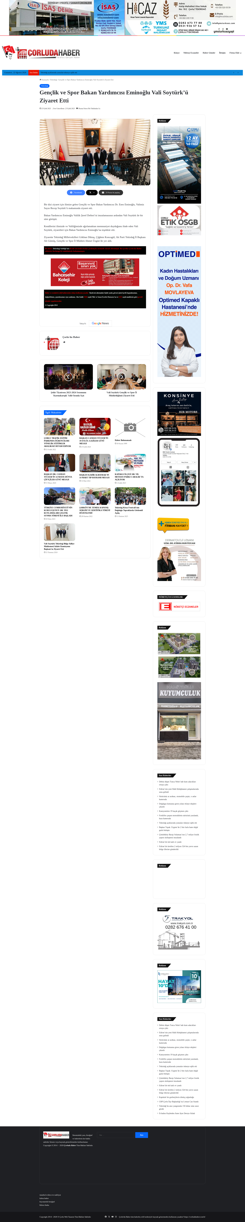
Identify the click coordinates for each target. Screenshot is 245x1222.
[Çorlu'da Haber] (41, 53)
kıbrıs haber (44, 1198)
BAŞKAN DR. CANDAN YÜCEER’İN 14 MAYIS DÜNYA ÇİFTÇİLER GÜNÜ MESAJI (58, 477)
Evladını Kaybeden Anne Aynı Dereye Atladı (177, 1113)
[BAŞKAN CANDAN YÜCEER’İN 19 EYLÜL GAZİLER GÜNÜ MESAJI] (95, 426)
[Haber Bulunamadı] (130, 428)
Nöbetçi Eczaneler (191, 53)
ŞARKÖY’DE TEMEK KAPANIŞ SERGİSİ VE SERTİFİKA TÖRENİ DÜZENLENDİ (94, 510)
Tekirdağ (53, 80)
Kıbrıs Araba (44, 1205)
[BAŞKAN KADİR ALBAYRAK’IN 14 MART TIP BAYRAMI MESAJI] (95, 463)
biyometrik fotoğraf (47, 1202)
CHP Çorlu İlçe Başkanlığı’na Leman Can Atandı (178, 1102)
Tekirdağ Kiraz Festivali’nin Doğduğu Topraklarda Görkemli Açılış (129, 510)
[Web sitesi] (64, 342)
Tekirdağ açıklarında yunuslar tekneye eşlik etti (178, 823)
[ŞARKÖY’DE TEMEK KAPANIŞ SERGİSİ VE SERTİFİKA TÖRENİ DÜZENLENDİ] (95, 496)
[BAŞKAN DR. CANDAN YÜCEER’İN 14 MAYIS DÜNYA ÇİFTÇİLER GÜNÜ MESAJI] (59, 462)
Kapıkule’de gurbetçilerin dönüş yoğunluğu (176, 1097)
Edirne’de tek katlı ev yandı (170, 842)
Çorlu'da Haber (71, 337)
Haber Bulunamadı (123, 440)
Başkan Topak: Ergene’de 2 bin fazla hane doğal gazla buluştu (64, 72)
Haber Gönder (209, 53)
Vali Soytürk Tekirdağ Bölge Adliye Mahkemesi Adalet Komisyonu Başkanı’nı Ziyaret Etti (59, 546)
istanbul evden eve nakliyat (50, 1195)
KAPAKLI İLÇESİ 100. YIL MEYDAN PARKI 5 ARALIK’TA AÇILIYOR (129, 477)
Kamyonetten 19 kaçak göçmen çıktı (173, 811)
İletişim (222, 53)
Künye (176, 53)
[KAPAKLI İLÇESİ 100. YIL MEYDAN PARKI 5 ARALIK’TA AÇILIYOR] (130, 462)
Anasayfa (45, 80)
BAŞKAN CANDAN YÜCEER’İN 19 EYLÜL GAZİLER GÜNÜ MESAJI (93, 441)
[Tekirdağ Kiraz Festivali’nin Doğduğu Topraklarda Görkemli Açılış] (130, 496)
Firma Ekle (234, 53)
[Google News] (100, 323)
